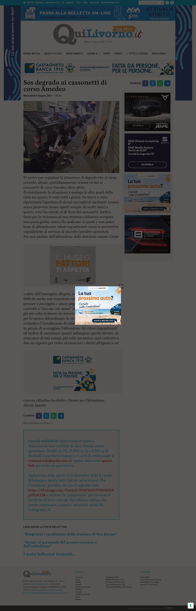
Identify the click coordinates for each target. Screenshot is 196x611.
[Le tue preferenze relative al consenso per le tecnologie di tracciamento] (191, 606)
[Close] (121, 286)
